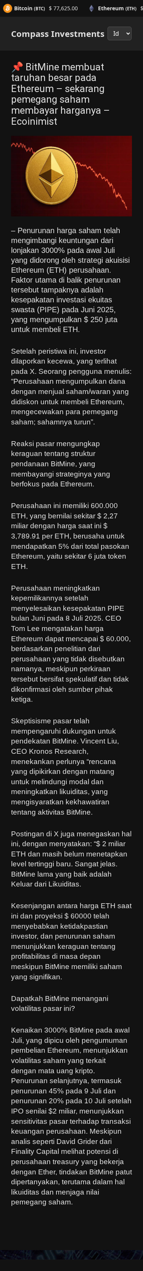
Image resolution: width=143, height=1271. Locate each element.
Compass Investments (57, 33)
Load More (71, 1242)
